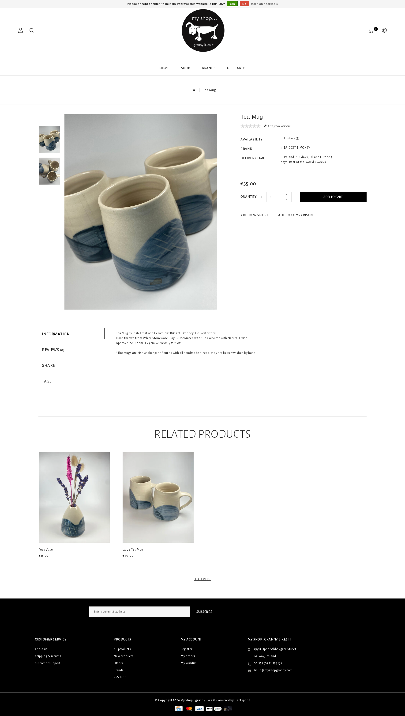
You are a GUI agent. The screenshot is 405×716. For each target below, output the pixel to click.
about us (41, 649)
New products (123, 656)
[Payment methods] (178, 708)
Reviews (53, 350)
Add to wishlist (254, 215)
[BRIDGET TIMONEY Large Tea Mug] (158, 497)
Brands (208, 68)
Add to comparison (295, 215)
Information (56, 334)
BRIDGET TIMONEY (297, 147)
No (244, 4)
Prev (49, 117)
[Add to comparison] (64, 563)
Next (49, 192)
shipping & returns (48, 656)
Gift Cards (236, 68)
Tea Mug (209, 90)
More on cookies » (264, 4)
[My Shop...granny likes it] (202, 30)
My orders (188, 656)
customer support (47, 663)
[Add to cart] (42, 563)
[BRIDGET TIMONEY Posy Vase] (74, 497)
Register (186, 649)
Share (48, 366)
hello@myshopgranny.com (273, 670)
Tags (47, 381)
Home (164, 68)
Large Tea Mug (133, 549)
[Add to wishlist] (53, 563)
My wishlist (189, 663)
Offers (118, 663)
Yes (232, 4)
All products (122, 649)
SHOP (185, 68)
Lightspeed (242, 700)
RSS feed (120, 677)
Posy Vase (46, 549)
